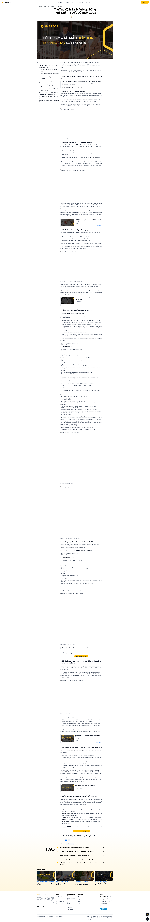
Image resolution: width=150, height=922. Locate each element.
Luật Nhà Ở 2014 (74, 144)
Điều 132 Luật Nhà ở (79, 666)
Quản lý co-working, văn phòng (71, 899)
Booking (79, 901)
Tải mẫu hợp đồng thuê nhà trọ (81, 656)
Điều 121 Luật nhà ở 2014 (77, 316)
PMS (79, 896)
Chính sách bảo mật (60, 901)
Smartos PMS (77, 801)
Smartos (78, 71)
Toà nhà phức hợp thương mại (70, 906)
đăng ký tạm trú (93, 157)
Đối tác (57, 906)
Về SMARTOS (59, 896)
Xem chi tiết (99, 225)
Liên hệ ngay (58, 899)
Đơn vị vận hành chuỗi (70, 910)
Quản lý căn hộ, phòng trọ (70, 902)
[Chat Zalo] (147, 919)
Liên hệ (144, 2)
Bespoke (80, 899)
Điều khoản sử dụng (60, 903)
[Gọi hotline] (147, 914)
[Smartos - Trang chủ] (29, 2)
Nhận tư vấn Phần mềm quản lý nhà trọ (81, 831)
